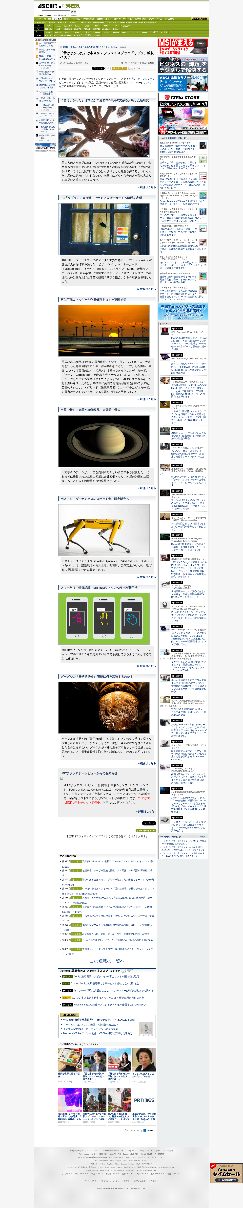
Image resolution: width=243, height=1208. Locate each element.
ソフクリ (164, 32)
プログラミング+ (112, 22)
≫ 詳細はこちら (144, 811)
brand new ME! (135, 1161)
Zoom (144, 32)
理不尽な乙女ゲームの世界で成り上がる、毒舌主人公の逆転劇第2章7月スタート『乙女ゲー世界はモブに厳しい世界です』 (183, 218)
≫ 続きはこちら (146, 187)
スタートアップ (148, 19)
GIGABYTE (77, 29)
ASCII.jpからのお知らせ (170, 837)
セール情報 (169, 19)
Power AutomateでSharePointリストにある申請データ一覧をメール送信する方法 (182, 202)
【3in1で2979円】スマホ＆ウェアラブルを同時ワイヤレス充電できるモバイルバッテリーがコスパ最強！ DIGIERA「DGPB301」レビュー (188, 417)
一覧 (108, 68)
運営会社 (128, 1181)
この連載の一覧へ (107, 960)
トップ (38, 19)
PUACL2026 (138, 22)
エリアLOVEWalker (82, 1174)
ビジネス (69, 5)
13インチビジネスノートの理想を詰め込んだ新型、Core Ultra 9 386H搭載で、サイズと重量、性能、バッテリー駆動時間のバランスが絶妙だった (188, 639)
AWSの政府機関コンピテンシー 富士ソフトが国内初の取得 (106, 976)
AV (124, 19)
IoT (49, 19)
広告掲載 (152, 1181)
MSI (96, 26)
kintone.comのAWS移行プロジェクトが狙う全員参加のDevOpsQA (110, 1004)
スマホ (138, 19)
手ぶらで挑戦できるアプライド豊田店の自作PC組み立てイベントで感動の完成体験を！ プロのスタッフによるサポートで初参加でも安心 (189, 686)
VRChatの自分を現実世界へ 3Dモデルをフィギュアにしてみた (99, 1019)
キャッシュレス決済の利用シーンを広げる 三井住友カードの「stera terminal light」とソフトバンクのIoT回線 (188, 666)
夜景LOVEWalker (128, 1174)
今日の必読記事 (92, 1170)
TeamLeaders (98, 22)
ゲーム (159, 19)
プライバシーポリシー (111, 1181)
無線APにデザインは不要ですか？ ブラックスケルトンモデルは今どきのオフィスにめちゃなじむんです (190, 481)
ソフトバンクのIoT (154, 32)
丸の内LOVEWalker (158, 1174)
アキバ (130, 19)
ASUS (106, 26)
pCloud (97, 35)
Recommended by (134, 1130)
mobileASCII (130, 1170)
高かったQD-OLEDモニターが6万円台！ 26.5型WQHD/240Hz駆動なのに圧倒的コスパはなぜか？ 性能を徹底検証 (189, 368)
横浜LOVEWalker (97, 1174)
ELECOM (48, 29)
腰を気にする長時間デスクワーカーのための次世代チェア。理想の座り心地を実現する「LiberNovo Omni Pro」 (188, 755)
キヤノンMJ (58, 35)
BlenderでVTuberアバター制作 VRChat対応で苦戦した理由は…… (100, 1033)
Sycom (77, 26)
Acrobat (58, 32)
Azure (77, 32)
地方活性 (129, 22)
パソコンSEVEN (87, 25)
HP (116, 26)
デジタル (76, 19)
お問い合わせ (140, 1181)
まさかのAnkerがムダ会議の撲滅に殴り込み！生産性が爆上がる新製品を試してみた (183, 248)
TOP (71, 1151)
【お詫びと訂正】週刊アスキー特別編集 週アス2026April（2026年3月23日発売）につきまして (183, 848)
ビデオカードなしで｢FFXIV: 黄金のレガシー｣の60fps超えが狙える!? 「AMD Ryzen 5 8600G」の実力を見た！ (188, 826)
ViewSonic (106, 29)
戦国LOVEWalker (174, 1174)
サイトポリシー (92, 1181)
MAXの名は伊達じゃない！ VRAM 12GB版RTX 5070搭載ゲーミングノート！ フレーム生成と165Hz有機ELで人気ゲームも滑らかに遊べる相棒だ (189, 344)
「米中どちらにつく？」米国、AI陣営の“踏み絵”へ (91, 1024)
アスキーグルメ (74, 22)
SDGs (122, 22)
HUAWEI (96, 29)
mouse (58, 26)
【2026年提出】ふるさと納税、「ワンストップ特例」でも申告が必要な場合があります (178, 232)
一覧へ (203, 837)
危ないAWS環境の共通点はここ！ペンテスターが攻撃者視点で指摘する (114, 990)
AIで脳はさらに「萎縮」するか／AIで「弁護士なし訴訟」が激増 (115, 934)
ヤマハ (135, 32)
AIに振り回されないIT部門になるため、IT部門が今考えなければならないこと (188, 526)
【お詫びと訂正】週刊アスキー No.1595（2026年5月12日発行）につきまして (184, 842)
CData (106, 32)
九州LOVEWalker (143, 1174)
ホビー (108, 19)
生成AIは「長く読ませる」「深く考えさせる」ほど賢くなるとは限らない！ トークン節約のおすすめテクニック (183, 165)
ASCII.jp (47, 6)
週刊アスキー (86, 22)
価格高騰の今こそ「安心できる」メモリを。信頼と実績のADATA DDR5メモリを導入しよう (188, 594)
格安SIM (52, 22)
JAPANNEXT (68, 35)
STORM (161, 1154)
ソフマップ (77, 35)
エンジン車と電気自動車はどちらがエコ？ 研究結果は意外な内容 (107, 997)
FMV (48, 26)
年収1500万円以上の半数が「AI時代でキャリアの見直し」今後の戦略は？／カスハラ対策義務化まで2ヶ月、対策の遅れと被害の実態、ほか (183, 183)
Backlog (116, 32)
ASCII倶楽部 (200, 18)
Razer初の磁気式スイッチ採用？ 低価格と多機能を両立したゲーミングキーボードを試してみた (189, 547)
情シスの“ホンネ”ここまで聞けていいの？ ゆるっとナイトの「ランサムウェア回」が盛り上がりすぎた (183, 265)
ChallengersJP (150, 22)
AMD (58, 29)
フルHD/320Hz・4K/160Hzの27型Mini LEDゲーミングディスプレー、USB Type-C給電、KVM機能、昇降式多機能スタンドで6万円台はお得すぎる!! (189, 391)
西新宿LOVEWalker (113, 1174)
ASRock (87, 29)
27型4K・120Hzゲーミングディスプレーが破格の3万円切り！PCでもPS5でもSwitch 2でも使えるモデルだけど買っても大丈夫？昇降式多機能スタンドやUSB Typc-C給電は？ (189, 804)
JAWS (48, 32)
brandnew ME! (87, 35)
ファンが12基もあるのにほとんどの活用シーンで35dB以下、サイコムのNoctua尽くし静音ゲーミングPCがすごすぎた (188, 504)
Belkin (115, 29)
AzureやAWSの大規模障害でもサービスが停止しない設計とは (105, 983)
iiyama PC (112, 1154)
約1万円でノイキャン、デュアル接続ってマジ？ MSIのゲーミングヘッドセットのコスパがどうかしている (188, 616)
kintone (68, 32)
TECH (66, 19)
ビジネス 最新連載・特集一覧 (172, 138)
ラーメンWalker (68, 1174)
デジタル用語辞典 (117, 1170)
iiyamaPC (67, 26)
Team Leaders (116, 1167)
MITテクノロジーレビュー (146, 1170)
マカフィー (49, 35)
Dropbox (97, 32)
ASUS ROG (68, 29)
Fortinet (125, 32)
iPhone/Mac (88, 19)
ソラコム (87, 32)
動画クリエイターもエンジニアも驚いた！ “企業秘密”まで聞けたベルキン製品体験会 (188, 435)
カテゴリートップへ (146, 830)
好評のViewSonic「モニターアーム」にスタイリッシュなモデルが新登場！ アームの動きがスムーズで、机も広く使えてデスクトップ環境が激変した (189, 730)
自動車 (100, 19)
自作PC (117, 19)
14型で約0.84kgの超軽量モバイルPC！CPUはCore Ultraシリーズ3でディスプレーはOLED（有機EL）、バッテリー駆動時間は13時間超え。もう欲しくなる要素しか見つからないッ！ (189, 569)
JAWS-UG (89, 1157)
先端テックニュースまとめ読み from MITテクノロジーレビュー (91, 47)
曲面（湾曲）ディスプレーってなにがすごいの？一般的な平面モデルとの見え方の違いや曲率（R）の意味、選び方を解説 (188, 778)
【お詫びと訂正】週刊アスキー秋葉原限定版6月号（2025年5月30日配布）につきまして (183, 854)
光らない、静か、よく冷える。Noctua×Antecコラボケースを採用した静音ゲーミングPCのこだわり (187, 455)
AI (45, 19)
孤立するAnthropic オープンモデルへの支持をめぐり (93, 1028)
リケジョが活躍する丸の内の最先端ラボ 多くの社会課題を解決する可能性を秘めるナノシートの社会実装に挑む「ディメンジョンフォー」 (182, 295)
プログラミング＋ (130, 1167)
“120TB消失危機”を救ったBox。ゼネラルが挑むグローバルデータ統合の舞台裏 (188, 712)
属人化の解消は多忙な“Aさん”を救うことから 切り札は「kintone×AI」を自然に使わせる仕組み (179, 149)
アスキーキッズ (40, 22)
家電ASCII (62, 22)
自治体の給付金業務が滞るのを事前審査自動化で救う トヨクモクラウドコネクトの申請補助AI (178, 279)
